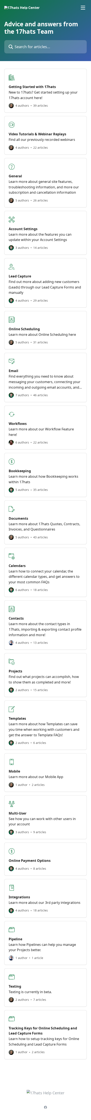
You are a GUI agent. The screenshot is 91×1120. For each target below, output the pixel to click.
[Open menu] (83, 7)
